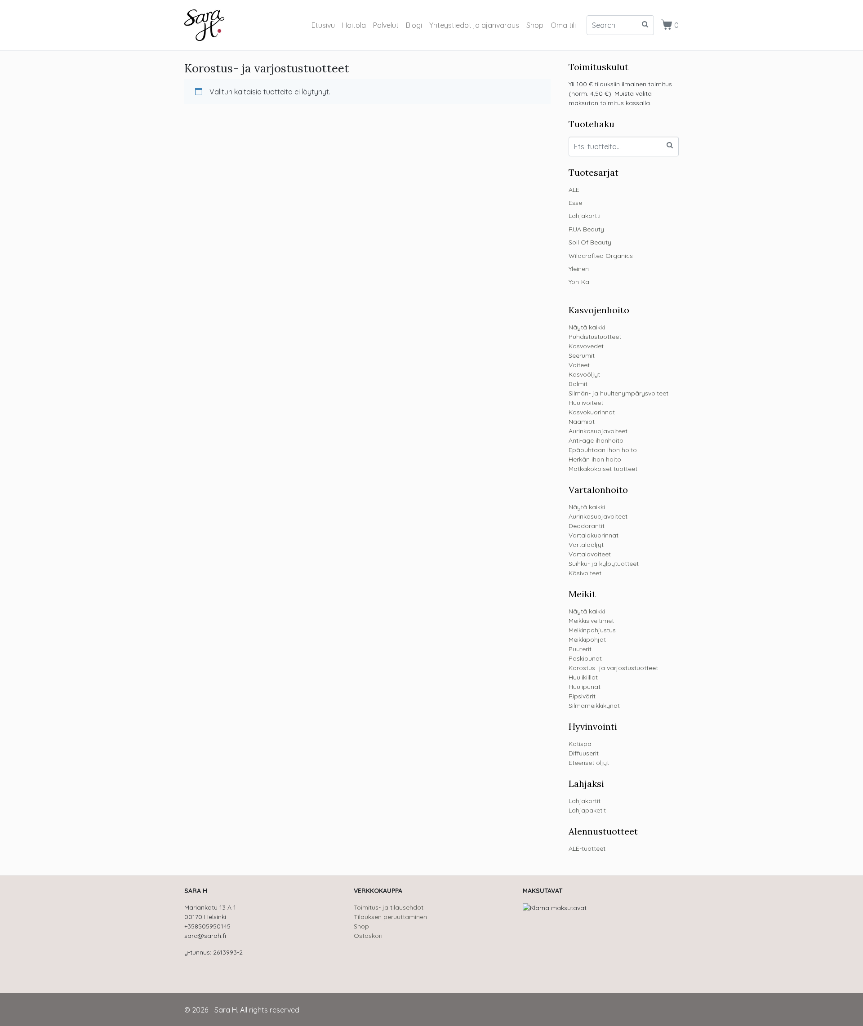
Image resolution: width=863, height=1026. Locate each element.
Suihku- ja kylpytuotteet (604, 564)
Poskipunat (585, 658)
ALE (574, 190)
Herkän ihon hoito (595, 459)
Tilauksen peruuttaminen (390, 917)
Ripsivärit (582, 696)
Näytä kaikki (587, 327)
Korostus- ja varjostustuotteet (613, 668)
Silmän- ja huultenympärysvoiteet (618, 393)
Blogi (414, 25)
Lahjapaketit (587, 810)
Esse (575, 203)
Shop (534, 25)
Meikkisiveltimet (591, 621)
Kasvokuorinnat (592, 412)
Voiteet (579, 365)
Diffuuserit (584, 753)
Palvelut (386, 25)
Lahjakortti (585, 216)
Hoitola (354, 25)
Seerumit (582, 355)
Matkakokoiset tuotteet (603, 469)
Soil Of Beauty (590, 242)
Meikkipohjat (587, 639)
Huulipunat (585, 687)
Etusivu (323, 25)
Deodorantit (587, 526)
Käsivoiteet (585, 573)
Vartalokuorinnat (593, 535)
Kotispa (580, 744)
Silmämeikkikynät (594, 706)
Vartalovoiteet (590, 554)
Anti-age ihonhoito (596, 440)
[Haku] (670, 145)
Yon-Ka (579, 282)
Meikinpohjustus (592, 630)
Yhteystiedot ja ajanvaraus (474, 25)
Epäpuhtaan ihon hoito (603, 450)
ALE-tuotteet (587, 848)
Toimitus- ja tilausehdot (388, 907)
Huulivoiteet (586, 403)
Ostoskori (368, 936)
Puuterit (580, 649)
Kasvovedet (586, 346)
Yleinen (579, 269)
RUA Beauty (586, 229)
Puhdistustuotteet (595, 337)
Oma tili (563, 25)
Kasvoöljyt (584, 374)
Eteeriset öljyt (589, 763)
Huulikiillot (583, 677)
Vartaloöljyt (586, 545)
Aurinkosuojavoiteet (598, 431)
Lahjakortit (585, 801)
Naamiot (582, 422)
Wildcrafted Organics (601, 256)
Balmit (578, 384)
